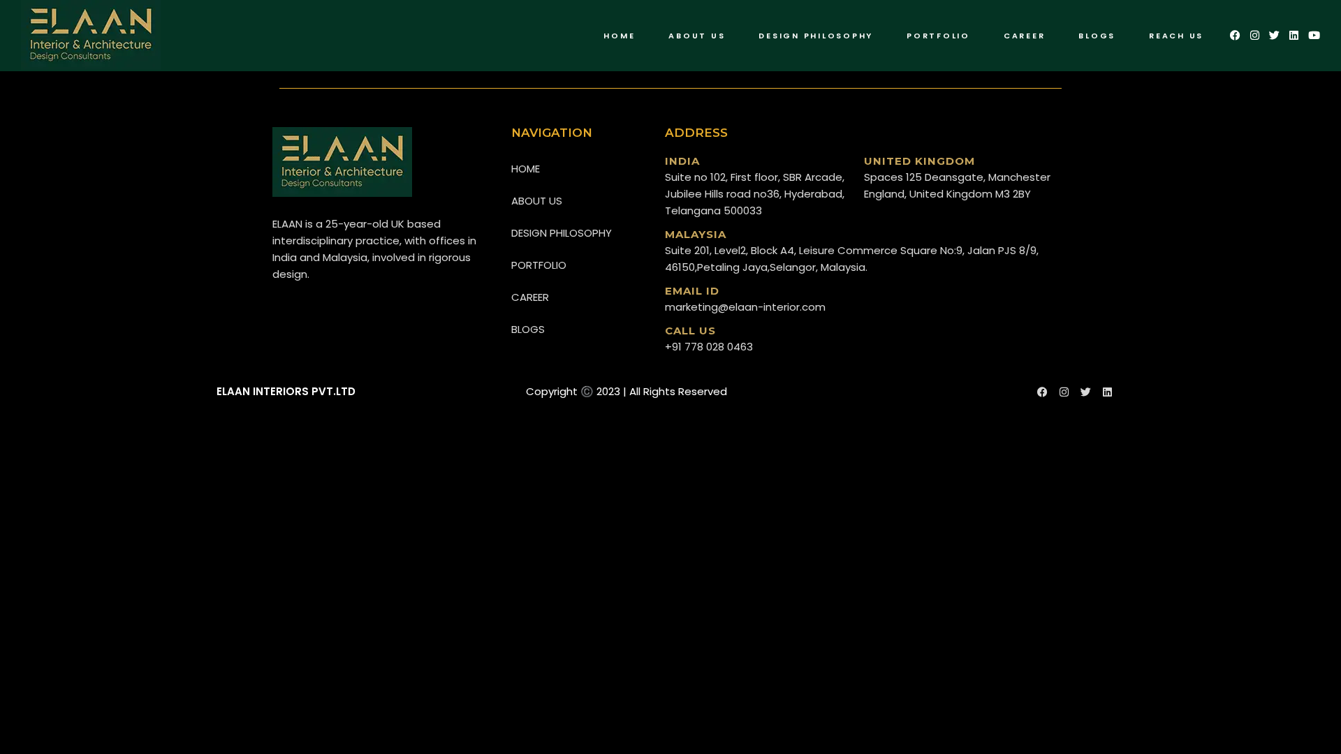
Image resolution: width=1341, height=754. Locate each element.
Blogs (528, 329)
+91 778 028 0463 (709, 346)
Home (525, 168)
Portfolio (538, 265)
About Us (536, 200)
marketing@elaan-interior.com (745, 307)
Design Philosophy (561, 233)
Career (530, 297)
